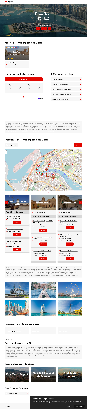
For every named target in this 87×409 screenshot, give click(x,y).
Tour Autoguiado (10, 145)
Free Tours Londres (70, 374)
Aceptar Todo (79, 406)
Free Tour (7, 402)
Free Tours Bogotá (17, 374)
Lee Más (17, 222)
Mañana (44, 29)
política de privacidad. (61, 403)
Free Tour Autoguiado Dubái (17, 53)
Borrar (79, 145)
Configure (69, 406)
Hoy (38, 29)
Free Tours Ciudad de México (43, 374)
